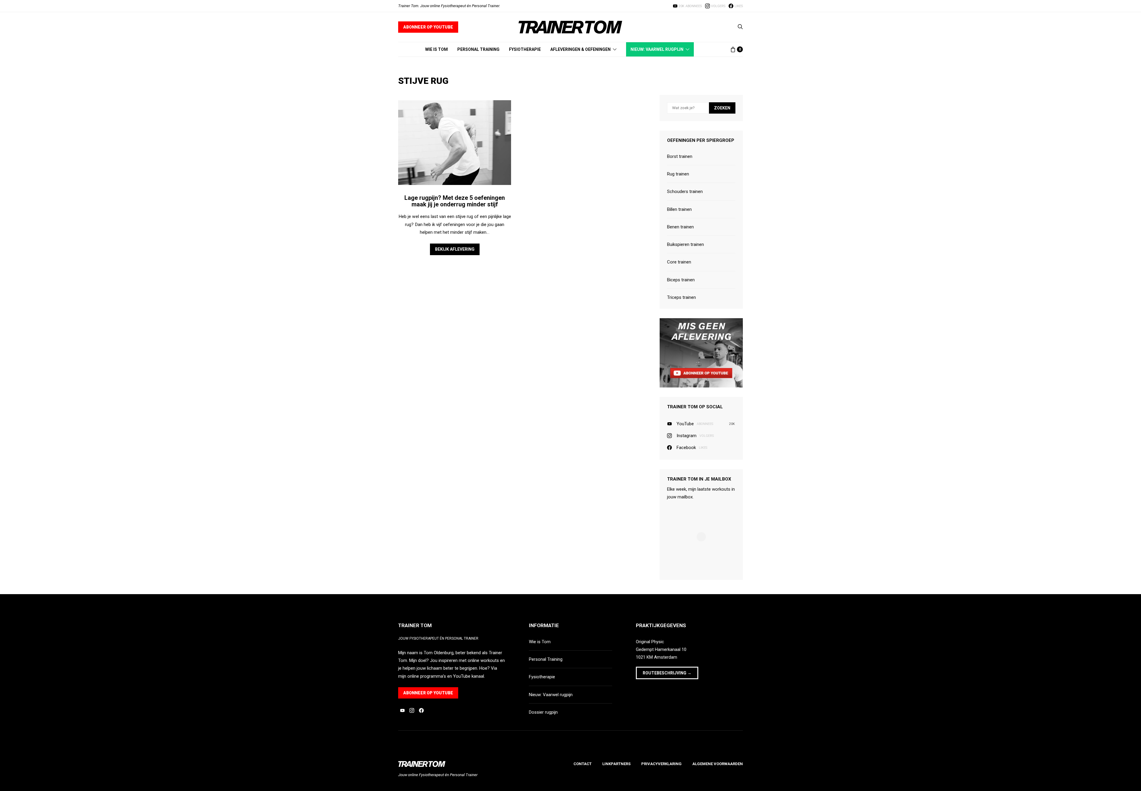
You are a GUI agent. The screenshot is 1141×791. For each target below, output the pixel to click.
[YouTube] (402, 710)
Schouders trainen (685, 191)
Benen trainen (680, 227)
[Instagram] (412, 710)
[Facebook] (421, 710)
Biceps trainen (681, 279)
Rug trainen (678, 174)
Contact (582, 764)
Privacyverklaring (661, 764)
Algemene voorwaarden (717, 764)
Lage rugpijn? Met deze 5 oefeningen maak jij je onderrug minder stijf (454, 201)
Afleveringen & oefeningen (580, 49)
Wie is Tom (436, 49)
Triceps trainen (681, 297)
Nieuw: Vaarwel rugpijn (657, 49)
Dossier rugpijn (543, 712)
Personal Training (478, 49)
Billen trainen (679, 209)
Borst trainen (679, 156)
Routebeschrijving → (667, 673)
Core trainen (679, 262)
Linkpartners (616, 764)
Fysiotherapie (525, 49)
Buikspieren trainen (685, 244)
